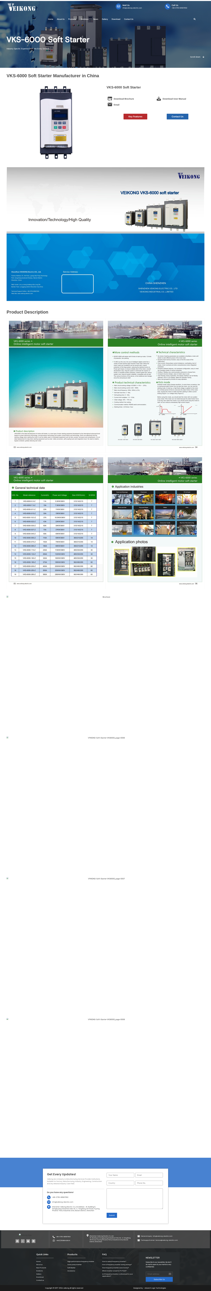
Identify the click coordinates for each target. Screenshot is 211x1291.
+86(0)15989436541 (63, 1240)
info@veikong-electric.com (62, 1202)
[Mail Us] (118, 6)
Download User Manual (174, 99)
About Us (61, 19)
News (95, 19)
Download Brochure (124, 99)
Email (116, 105)
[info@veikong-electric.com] (49, 1202)
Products (72, 19)
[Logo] (23, 1241)
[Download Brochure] (110, 98)
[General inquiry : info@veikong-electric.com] (138, 1236)
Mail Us (126, 5)
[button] (72, 19)
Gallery (105, 19)
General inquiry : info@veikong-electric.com (156, 1236)
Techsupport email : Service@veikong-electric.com (159, 1240)
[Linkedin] (33, 1241)
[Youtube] (28, 1241)
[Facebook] (17, 1241)
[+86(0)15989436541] (54, 1240)
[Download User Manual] (159, 98)
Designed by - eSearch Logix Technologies (149, 1288)
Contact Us (128, 19)
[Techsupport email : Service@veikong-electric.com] (138, 1240)
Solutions (84, 19)
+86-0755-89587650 (60, 1197)
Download (116, 19)
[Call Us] (167, 6)
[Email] (110, 104)
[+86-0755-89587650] (49, 1197)
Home (50, 19)
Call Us (175, 5)
